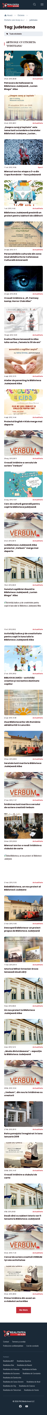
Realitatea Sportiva (24, 1361)
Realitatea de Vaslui (31, 1390)
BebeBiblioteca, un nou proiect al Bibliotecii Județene (22, 888)
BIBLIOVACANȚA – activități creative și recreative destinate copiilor (21, 680)
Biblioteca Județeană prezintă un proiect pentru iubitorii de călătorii (23, 214)
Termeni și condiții (18, 1342)
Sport (40, 167)
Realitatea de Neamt (24, 1365)
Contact (6, 1342)
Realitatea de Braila (29, 1369)
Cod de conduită (32, 1346)
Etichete (21, 15)
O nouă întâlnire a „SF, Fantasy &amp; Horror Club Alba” (21, 300)
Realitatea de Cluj (9, 1386)
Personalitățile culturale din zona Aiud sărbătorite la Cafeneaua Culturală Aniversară (22, 257)
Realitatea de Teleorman (12, 1390)
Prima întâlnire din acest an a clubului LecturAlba (19, 1300)
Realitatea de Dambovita (12, 1378)
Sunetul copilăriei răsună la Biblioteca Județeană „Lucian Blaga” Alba (20, 592)
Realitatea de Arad (33, 1382)
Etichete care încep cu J (14, 20)
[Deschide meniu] (42, 5)
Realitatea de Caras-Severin (13, 1382)
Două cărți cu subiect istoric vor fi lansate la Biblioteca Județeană (22, 1217)
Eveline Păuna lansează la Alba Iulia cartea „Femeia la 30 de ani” (23, 341)
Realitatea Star (8, 1365)
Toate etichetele (15, 34)
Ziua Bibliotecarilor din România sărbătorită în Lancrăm (22, 723)
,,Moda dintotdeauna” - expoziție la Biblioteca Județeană (23, 1053)
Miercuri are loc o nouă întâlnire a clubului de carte (23, 847)
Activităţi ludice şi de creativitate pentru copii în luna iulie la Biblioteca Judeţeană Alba (23, 636)
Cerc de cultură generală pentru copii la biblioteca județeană (22, 505)
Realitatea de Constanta (31, 1373)
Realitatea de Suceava (11, 1373)
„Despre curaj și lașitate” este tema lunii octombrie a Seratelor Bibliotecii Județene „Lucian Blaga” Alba (22, 132)
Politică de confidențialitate (13, 1346)
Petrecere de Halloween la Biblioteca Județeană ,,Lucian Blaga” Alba (20, 86)
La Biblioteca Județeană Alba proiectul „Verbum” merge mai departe (21, 548)
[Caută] (34, 5)
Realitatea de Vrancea (11, 1369)
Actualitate (38, 79)
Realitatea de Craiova (27, 1386)
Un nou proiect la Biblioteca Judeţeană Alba (19, 1012)
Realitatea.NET (8, 1361)
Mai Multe (23, 1310)
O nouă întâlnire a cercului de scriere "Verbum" (20, 464)
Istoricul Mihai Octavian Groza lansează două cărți (21, 970)
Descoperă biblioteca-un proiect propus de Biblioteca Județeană (22, 929)
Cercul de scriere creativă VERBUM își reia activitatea (23, 1259)
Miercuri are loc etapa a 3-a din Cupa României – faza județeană (22, 173)
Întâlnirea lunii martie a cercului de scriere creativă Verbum (22, 806)
